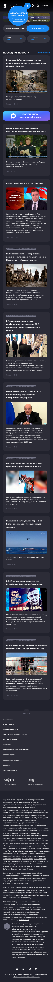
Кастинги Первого (10, 739)
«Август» (23, 854)
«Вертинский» (27, 859)
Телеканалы (24, 920)
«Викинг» (41, 856)
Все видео (7, 745)
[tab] (37, 28)
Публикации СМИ (10, 770)
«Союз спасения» (17, 856)
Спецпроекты (8, 724)
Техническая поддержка (13, 760)
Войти (45, 6)
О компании (8, 719)
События (6, 765)
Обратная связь (9, 755)
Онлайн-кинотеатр (10, 729)
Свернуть (26, 713)
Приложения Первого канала (15, 734)
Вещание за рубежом (35, 784)
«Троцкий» (7, 859)
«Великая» (16, 859)
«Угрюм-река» (31, 856)
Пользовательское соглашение (16, 750)
